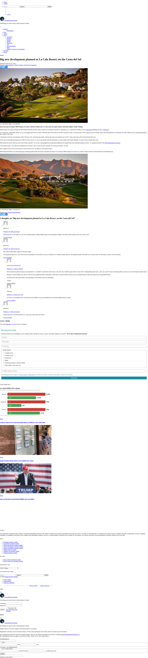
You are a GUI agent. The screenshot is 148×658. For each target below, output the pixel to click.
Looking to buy (8, 353)
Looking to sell (8, 355)
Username (3, 603)
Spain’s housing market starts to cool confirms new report (16, 460)
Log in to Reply (7, 237)
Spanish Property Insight (11, 576)
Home (1, 55)
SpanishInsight (11, 20)
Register (8, 611)
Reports (5, 29)
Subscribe (8, 324)
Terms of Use (31, 374)
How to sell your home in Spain (12, 559)
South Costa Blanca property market (13, 548)
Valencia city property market (11, 551)
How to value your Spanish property (13, 561)
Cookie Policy (7, 581)
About (5, 2)
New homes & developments (12, 212)
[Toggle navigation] (0, 26)
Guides (5, 34)
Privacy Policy (23, 374)
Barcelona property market (10, 542)
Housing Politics (11, 46)
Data (4, 32)
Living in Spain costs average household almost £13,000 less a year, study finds (22, 422)
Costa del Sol (88, 129)
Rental (8, 41)
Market (9, 40)
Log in (8, 14)
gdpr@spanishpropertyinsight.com (70, 634)
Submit (2, 653)
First (19, 644)
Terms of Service (44, 585)
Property (9, 38)
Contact (5, 3)
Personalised (10, 30)
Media (6, 360)
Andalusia (105, 129)
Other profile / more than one (12, 365)
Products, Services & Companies (16, 49)
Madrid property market (9, 549)
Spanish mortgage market (10, 553)
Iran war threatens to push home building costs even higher (17, 499)
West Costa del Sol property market (13, 545)
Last (37, 644)
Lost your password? (11, 609)
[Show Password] (18, 651)
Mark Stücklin (9, 65)
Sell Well (5, 50)
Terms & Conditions (8, 582)
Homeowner (8, 358)
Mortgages (10, 43)
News (5, 35)
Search (5, 52)
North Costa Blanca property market (13, 546)
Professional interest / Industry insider (14, 363)
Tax (8, 44)
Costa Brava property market (11, 543)
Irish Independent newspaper (112, 143)
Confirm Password (51, 651)
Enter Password (23, 651)
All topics (9, 37)
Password (2, 605)
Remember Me (12, 608)
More (8, 47)
